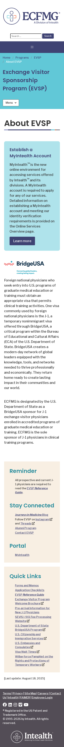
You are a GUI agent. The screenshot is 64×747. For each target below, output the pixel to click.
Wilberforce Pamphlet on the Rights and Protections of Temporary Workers (34, 660)
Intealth (13, 697)
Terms (7, 693)
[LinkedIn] (10, 705)
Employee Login (42, 697)
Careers (43, 693)
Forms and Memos (27, 585)
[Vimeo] (20, 705)
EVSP (37, 57)
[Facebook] (5, 705)
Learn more (22, 241)
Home (6, 57)
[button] (32, 47)
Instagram (42, 519)
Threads (25, 523)
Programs (22, 57)
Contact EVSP (24, 532)
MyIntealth (22, 555)
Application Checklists (29, 590)
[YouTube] (26, 705)
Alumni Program (25, 528)
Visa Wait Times (25, 651)
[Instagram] (15, 705)
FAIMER (25, 697)
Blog (31, 514)
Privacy (18, 693)
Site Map (30, 693)
